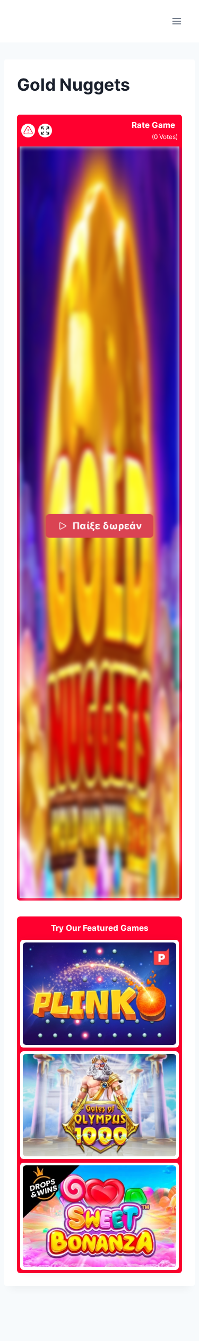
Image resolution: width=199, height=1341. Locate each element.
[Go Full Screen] (45, 130)
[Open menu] (176, 21)
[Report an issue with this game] (28, 130)
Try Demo (99, 993)
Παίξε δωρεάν (107, 525)
